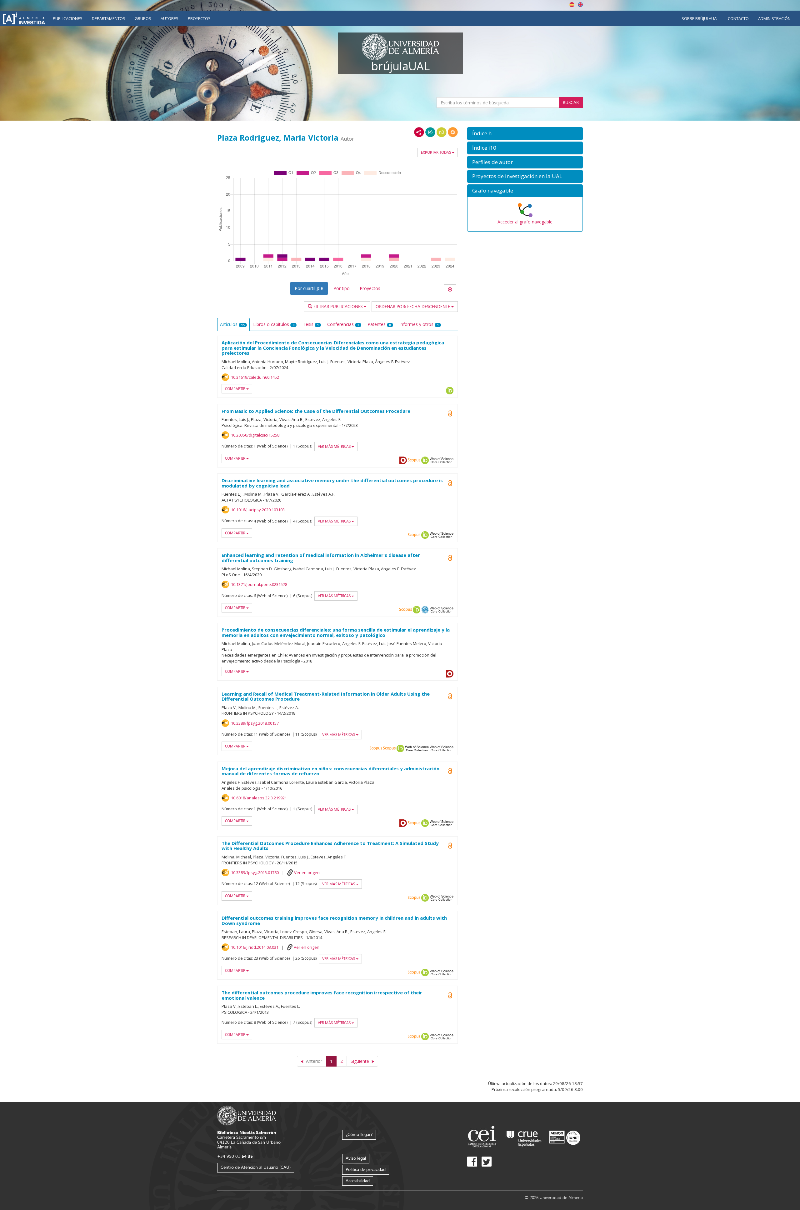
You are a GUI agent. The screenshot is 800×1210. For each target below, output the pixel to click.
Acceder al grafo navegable (525, 222)
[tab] (525, 134)
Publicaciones (67, 18)
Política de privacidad (366, 1169)
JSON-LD (430, 132)
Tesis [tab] (311, 324)
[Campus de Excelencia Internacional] (483, 1137)
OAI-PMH (425, 609)
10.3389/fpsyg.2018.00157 (255, 723)
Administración (774, 18)
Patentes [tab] (379, 324)
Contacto (738, 18)
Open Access (450, 558)
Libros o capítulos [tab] (273, 324)
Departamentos (108, 18)
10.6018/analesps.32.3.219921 (259, 798)
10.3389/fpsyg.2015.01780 (255, 872)
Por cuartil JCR (309, 288)
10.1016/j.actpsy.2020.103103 (258, 509)
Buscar (571, 102)
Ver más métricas (335, 446)
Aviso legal (356, 1158)
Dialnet (403, 460)
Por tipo (341, 288)
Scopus (414, 460)
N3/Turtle (442, 132)
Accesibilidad (358, 1180)
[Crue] (524, 1137)
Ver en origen (307, 872)
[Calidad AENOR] (564, 1137)
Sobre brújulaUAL (700, 18)
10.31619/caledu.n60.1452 (255, 377)
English (580, 4)
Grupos (143, 18)
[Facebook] (472, 1162)
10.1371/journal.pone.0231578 (259, 584)
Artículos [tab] (232, 324)
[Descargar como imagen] (450, 289)
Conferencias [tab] (343, 324)
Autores (169, 18)
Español (571, 4)
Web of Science (417, 748)
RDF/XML (419, 132)
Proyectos (199, 18)
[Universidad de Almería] (246, 1115)
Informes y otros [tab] (419, 324)
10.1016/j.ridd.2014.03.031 (254, 947)
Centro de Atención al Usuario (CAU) (256, 1167)
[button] (525, 134)
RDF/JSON (453, 132)
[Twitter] (487, 1162)
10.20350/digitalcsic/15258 (255, 435)
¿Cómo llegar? (359, 1134)
